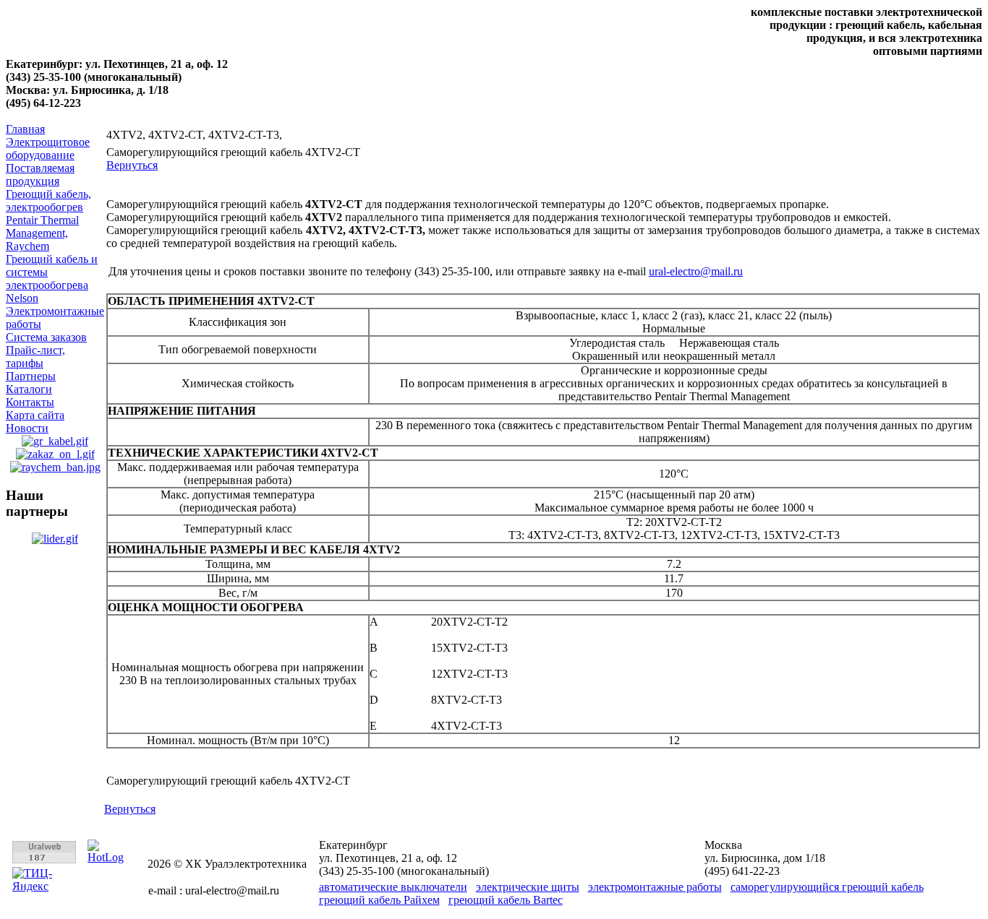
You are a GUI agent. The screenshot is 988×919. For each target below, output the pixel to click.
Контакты (30, 402)
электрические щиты (527, 887)
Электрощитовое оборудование (48, 148)
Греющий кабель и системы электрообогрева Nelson (52, 278)
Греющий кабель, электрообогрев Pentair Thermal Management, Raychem (48, 220)
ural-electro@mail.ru (696, 271)
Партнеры (31, 376)
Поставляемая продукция (40, 174)
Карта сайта (35, 415)
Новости (27, 428)
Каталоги (29, 389)
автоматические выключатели (393, 887)
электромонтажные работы (655, 887)
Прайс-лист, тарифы (35, 356)
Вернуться (132, 165)
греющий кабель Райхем (379, 900)
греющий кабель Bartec (505, 900)
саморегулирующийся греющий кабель (827, 887)
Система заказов (46, 337)
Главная (25, 129)
